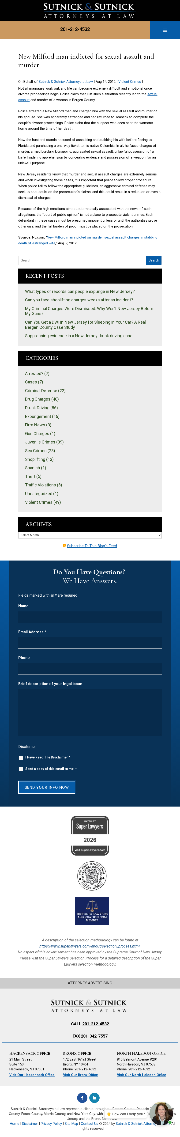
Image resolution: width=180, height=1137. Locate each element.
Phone (24, 658)
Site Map (71, 1124)
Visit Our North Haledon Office (141, 1075)
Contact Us (89, 1124)
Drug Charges (37, 399)
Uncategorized (38, 493)
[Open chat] (161, 1113)
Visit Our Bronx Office (80, 1075)
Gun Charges (37, 433)
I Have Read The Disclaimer (47, 757)
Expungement (38, 416)
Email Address (32, 632)
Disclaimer (27, 746)
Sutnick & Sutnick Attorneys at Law (66, 82)
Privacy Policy (51, 1124)
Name (23, 606)
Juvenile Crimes (40, 442)
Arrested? (34, 373)
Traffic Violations (40, 484)
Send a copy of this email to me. (51, 768)
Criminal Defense (41, 390)
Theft (30, 476)
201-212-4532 (75, 29)
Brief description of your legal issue (50, 684)
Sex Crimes (36, 450)
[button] (165, 30)
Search (154, 260)
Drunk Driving (37, 407)
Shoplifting (35, 459)
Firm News (35, 424)
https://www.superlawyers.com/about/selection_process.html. (90, 946)
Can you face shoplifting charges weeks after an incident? (79, 299)
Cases (31, 381)
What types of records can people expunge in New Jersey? (80, 291)
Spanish (32, 467)
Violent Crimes (129, 82)
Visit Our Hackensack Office (32, 1075)
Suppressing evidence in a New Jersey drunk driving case (78, 335)
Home (14, 1124)
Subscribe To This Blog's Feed (92, 546)
